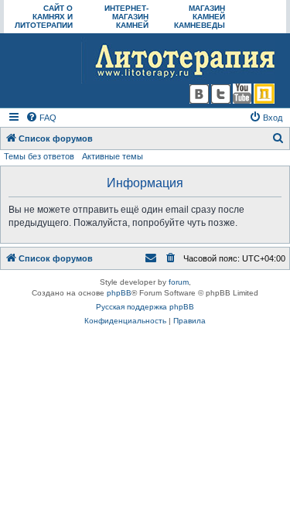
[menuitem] (41, 117)
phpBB (119, 293)
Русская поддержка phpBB (145, 306)
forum (179, 282)
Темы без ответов (39, 156)
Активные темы (112, 156)
